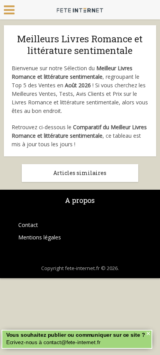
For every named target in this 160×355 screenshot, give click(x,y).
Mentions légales (39, 237)
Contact (28, 225)
